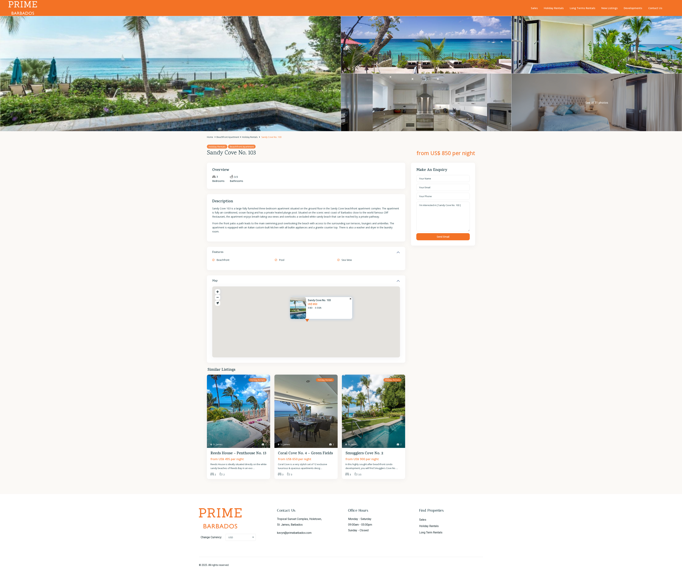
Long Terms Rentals (582, 8)
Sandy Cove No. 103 (319, 300)
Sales (534, 8)
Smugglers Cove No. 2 (364, 454)
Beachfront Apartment (227, 137)
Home (210, 137)
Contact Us (655, 8)
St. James (218, 444)
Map (215, 281)
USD (230, 537)
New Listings (609, 8)
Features (217, 252)
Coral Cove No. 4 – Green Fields (305, 454)
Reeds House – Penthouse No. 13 (238, 454)
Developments (633, 8)
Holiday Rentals (554, 8)
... (254, 468)
